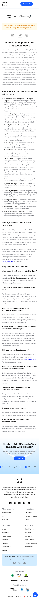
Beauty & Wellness (32, 516)
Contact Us (28, 536)
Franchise (5, 519)
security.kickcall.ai (7, 262)
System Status (6, 536)
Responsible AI (6, 547)
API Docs (4, 550)
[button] (36, 4)
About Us (28, 532)
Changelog (5, 540)
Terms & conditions (31, 543)
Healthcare (29, 512)
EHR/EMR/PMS (6, 512)
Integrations (5, 532)
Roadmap (5, 543)
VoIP (3, 516)
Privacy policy (29, 540)
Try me (4, 529)
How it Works (29, 529)
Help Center (29, 547)
